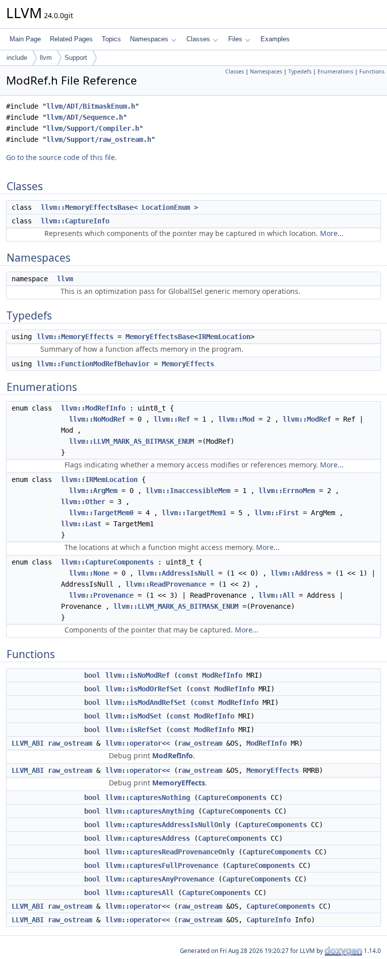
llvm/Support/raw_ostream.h (98, 139)
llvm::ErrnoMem (287, 491)
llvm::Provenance (101, 595)
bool (92, 675)
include (17, 57)
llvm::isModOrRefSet (143, 689)
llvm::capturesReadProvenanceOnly (169, 852)
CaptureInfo (268, 920)
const (188, 675)
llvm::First (276, 513)
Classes (198, 39)
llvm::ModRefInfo (93, 408)
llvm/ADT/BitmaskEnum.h (90, 106)
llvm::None (89, 573)
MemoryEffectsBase (159, 337)
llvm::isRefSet (133, 730)
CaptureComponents (232, 797)
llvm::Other (83, 502)
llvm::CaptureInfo (75, 221)
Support (75, 57)
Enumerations (335, 71)
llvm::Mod (236, 419)
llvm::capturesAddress (147, 838)
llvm (46, 57)
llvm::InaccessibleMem (188, 491)
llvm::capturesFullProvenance (161, 865)
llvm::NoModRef (97, 419)
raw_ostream (70, 743)
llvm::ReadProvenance (165, 584)
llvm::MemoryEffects (75, 337)
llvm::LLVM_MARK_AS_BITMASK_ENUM (131, 441)
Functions (371, 71)
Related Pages (71, 39)
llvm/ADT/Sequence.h (84, 117)
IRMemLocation (224, 337)
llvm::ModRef (307, 419)
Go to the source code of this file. (61, 157)
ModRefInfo (222, 675)
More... (332, 233)
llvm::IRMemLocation (99, 479)
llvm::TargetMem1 (194, 513)
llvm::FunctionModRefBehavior (93, 364)
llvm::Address (297, 573)
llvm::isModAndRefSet (145, 702)
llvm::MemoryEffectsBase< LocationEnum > (119, 207)
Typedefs (299, 71)
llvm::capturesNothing (147, 797)
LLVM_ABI (28, 743)
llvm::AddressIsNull (176, 573)
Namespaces (149, 39)
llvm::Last (81, 524)
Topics (111, 39)
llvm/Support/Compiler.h (92, 128)
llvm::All (277, 595)
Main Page (25, 39)
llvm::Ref (172, 419)
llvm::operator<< (137, 743)
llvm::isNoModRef (137, 675)
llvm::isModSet (133, 716)
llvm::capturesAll (139, 893)
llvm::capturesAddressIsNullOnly (167, 825)
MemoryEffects (188, 364)
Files (235, 39)
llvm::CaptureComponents (107, 562)
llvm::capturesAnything (149, 811)
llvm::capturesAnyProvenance (159, 879)
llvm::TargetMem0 (101, 513)
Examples (275, 39)
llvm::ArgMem (93, 491)
